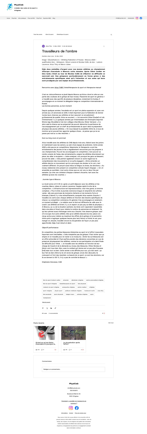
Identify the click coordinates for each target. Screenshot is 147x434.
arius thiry (100, 290)
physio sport (58, 290)
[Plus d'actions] (104, 46)
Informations (64, 413)
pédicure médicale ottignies (73, 290)
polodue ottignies (82, 294)
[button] (31, 18)
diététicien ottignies (77, 280)
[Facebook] (140, 18)
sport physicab (58, 294)
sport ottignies (47, 290)
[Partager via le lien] (55, 308)
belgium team (70, 294)
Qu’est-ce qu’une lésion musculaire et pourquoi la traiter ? (45, 343)
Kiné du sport (49, 34)
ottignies (92, 287)
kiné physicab (82, 283)
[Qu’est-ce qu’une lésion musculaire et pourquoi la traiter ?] (46, 333)
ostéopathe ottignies (68, 287)
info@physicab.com (121, 18)
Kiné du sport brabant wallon (51, 280)
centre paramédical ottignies (94, 280)
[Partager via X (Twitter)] (47, 308)
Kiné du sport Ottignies (50, 283)
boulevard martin (90, 290)
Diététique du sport (62, 34)
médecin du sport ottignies (51, 287)
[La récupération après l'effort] (73, 333)
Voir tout (110, 322)
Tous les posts (38, 34)
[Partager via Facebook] (43, 308)
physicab (66, 280)
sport (91, 294)
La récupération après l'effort (71, 343)
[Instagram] (136, 18)
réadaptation (47, 297)
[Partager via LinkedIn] (51, 308)
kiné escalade (47, 294)
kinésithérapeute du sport (67, 283)
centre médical (82, 287)
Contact (71, 413)
